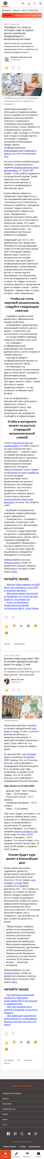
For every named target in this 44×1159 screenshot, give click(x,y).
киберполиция (19, 644)
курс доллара (9, 1060)
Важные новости (9, 1147)
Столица (22, 1147)
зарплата (7, 644)
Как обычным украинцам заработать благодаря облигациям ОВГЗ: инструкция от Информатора (20, 999)
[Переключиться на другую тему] (28, 3)
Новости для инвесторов (26, 15)
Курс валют (28, 1060)
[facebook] (8, 1133)
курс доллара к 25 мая (20, 881)
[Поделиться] (13, 67)
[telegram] (28, 1133)
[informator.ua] (5, 3)
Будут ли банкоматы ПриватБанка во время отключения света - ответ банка (21, 605)
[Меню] (40, 3)
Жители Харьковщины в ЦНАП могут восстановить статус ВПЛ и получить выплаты (22, 587)
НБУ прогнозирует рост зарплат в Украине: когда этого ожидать (21, 1009)
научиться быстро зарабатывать (18, 444)
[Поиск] (34, 3)
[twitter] (22, 1133)
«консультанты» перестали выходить (18, 501)
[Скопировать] (18, 67)
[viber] (35, 1133)
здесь (14, 571)
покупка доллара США (26, 831)
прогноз (7, 1063)
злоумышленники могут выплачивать (21, 169)
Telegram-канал (12, 562)
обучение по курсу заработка (23, 472)
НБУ (19, 1060)
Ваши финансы (35, 1147)
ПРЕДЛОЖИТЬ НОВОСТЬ (22, 1086)
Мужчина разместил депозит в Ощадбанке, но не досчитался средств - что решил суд (21, 596)
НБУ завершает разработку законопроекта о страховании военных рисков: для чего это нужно (20, 1020)
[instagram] (15, 1133)
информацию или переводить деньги (20, 152)
